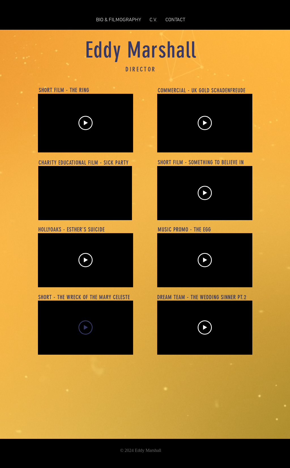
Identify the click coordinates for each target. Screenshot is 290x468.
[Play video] (85, 123)
